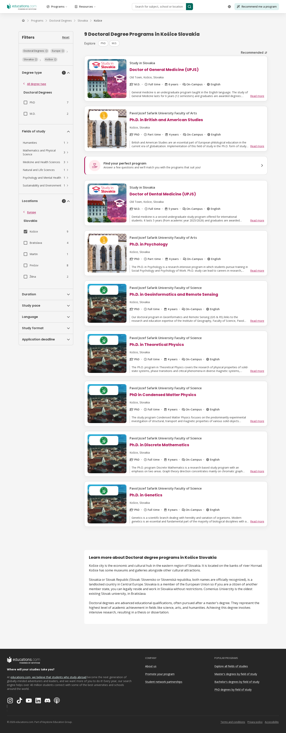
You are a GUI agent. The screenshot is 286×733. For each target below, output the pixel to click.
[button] (35, 51)
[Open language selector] (229, 6)
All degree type (36, 84)
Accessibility (272, 722)
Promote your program (160, 674)
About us (150, 666)
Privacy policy (254, 722)
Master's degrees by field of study (235, 674)
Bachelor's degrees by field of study (236, 682)
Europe (31, 212)
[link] (98, 21)
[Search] (189, 6)
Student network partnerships (163, 682)
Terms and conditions (232, 722)
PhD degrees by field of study (233, 689)
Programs (57, 6)
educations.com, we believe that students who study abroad (48, 677)
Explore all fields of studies (231, 666)
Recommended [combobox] (252, 52)
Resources (86, 6)
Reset (65, 37)
